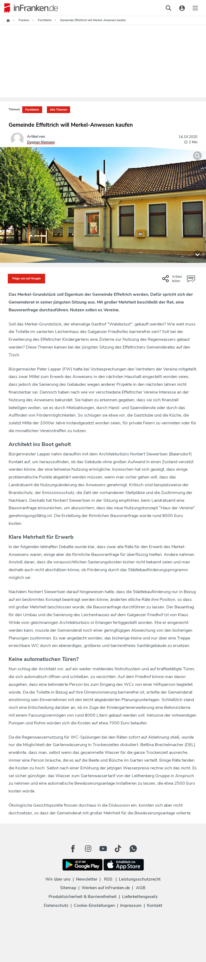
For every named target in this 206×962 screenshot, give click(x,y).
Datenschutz (56, 905)
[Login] (182, 8)
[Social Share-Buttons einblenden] (172, 281)
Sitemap (68, 888)
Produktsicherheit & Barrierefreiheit (83, 897)
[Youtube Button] (103, 848)
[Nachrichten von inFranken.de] (29, 8)
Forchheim (32, 110)
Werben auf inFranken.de (106, 888)
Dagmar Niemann (41, 142)
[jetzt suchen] (168, 8)
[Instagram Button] (88, 848)
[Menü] (195, 8)
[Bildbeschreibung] (197, 254)
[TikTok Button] (118, 848)
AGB (140, 888)
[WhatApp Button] (133, 848)
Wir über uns (58, 879)
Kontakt (154, 905)
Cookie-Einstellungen (94, 905)
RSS (108, 879)
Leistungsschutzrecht (140, 879)
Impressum (131, 905)
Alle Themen (58, 110)
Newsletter (86, 879)
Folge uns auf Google (26, 278)
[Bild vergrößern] (197, 155)
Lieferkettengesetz (140, 897)
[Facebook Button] (73, 848)
